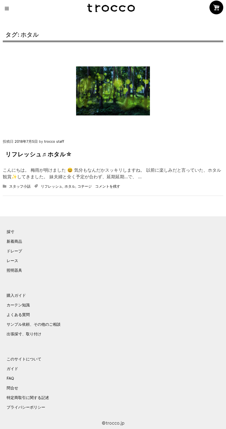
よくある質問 (18, 314)
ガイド (12, 368)
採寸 (10, 231)
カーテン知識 (18, 305)
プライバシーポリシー (26, 407)
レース (12, 260)
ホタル (69, 186)
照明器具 (14, 270)
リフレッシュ (51, 186)
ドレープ (14, 251)
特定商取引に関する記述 (28, 397)
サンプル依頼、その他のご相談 (34, 324)
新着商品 (14, 241)
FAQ (10, 378)
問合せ (12, 387)
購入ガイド (16, 295)
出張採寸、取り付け (24, 333)
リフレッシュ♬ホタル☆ (39, 154)
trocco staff (54, 141)
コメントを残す (107, 186)
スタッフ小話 (20, 186)
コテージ (84, 186)
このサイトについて (24, 359)
